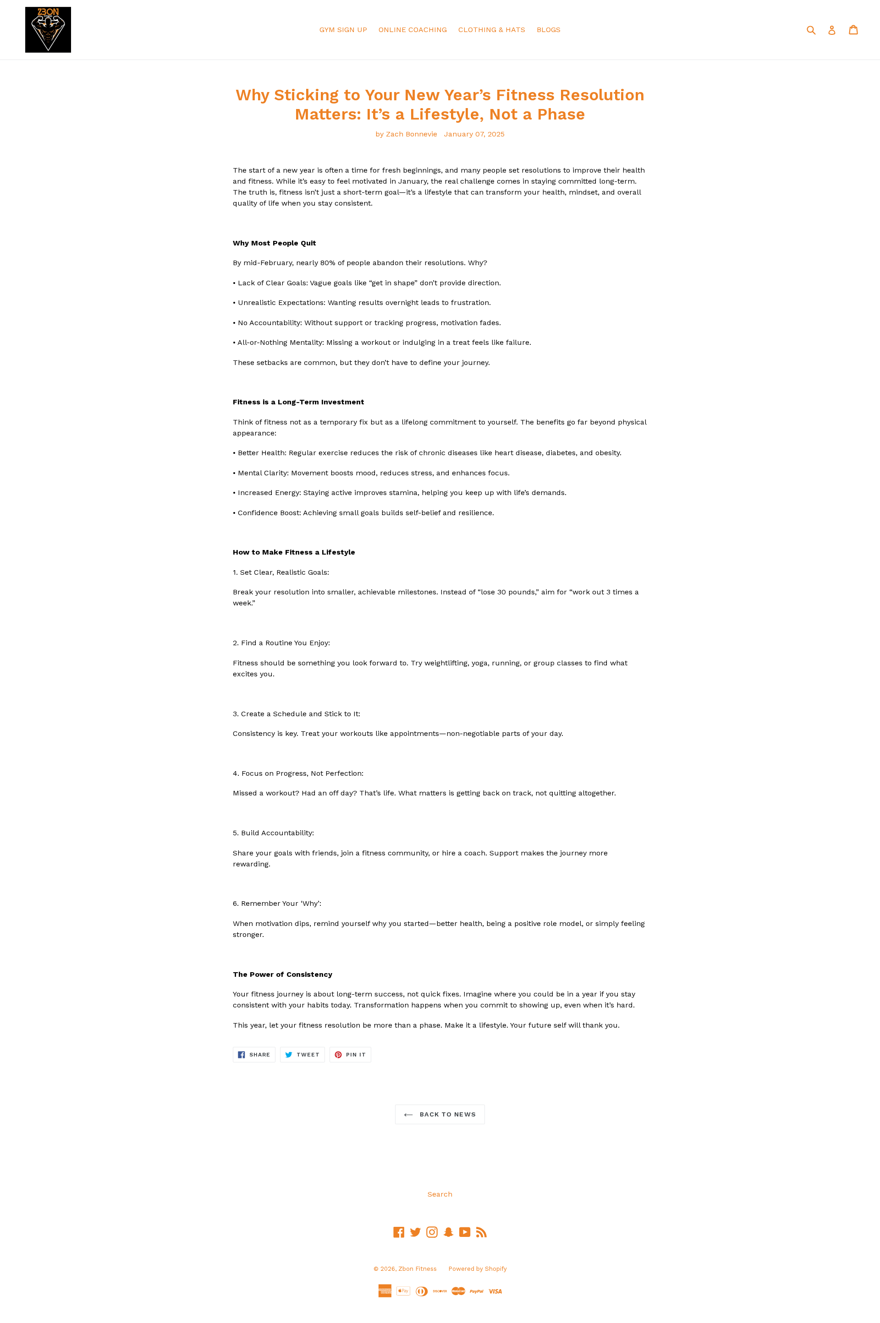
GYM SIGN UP (343, 29)
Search (440, 1194)
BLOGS (549, 29)
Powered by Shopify (477, 1268)
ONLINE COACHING (413, 29)
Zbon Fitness (417, 1268)
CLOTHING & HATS (491, 29)
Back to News (447, 1114)
